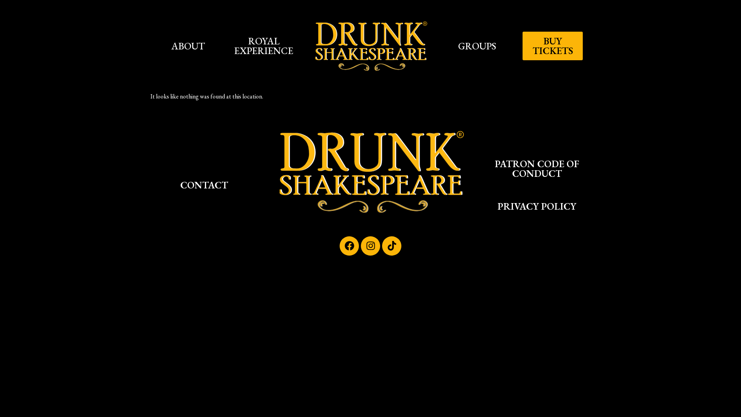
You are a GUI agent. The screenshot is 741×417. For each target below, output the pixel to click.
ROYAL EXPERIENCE (263, 46)
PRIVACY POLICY (536, 206)
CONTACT (204, 185)
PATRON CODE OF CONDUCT (537, 169)
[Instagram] (370, 246)
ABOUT (188, 46)
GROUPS (477, 46)
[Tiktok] (391, 246)
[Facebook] (349, 246)
